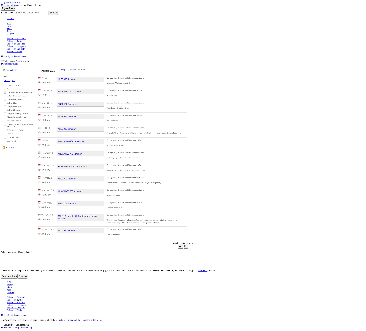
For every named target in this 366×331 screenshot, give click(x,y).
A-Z (9, 23)
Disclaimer (6, 64)
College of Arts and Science (16, 96)
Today (63, 69)
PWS (10, 18)
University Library (13, 137)
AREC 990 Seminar (67, 79)
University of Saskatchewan (13, 5)
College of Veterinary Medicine (17, 114)
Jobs (9, 31)
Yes (181, 246)
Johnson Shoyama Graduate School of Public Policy (20, 125)
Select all (7, 81)
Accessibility (26, 327)
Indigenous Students (14, 121)
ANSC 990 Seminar (67, 104)
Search (53, 12)
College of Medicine (14, 107)
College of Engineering (14, 99)
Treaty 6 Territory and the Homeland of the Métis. (79, 320)
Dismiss (23, 276)
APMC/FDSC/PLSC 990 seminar (72, 166)
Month (80, 69)
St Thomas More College (15, 130)
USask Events (11, 141)
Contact (10, 33)
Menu (8, 8)
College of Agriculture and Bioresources (20, 92)
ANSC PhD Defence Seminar (71, 141)
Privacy (14, 64)
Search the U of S (9, 12)
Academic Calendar (13, 85)
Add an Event (11, 70)
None (13, 81)
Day (70, 69)
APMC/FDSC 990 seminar (70, 91)
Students (10, 134)
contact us (202, 270)
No (185, 246)
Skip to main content (10, 2)
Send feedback (9, 276)
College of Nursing (13, 110)
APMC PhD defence (67, 116)
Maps (9, 28)
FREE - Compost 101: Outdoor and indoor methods (77, 217)
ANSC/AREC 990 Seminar (70, 153)
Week (74, 69)
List (84, 69)
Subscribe (10, 147)
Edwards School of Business (16, 117)
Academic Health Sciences (16, 89)
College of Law (12, 103)
